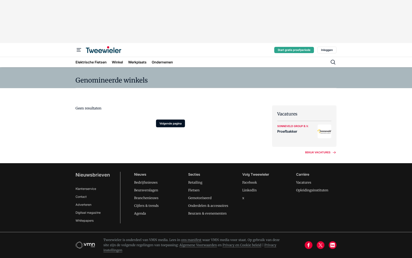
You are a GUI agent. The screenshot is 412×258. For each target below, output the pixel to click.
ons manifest (191, 240)
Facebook (249, 182)
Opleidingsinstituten (312, 190)
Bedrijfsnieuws (146, 182)
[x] (320, 245)
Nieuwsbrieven (93, 175)
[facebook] (308, 245)
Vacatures (303, 182)
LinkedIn (249, 190)
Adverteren (83, 204)
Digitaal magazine (88, 212)
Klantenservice (86, 188)
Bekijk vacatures (317, 152)
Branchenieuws (146, 198)
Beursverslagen (146, 190)
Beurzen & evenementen (207, 213)
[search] (333, 62)
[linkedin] (332, 245)
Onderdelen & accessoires (208, 206)
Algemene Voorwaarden (198, 245)
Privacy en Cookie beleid (242, 245)
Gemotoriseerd (200, 198)
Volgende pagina (170, 123)
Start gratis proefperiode (294, 50)
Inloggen (327, 50)
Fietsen (194, 190)
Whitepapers (85, 220)
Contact (81, 196)
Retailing (195, 182)
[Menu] (79, 50)
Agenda (140, 213)
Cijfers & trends (146, 206)
